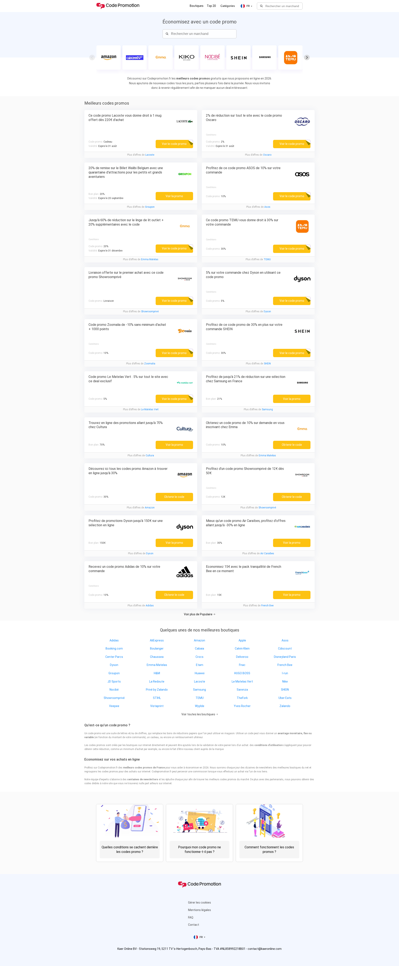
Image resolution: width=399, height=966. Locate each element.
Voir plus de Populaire (198, 614)
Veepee (114, 706)
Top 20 (211, 5)
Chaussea (157, 656)
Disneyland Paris (285, 656)
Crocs (199, 656)
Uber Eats (285, 698)
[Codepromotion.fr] (117, 6)
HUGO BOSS (242, 673)
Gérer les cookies (199, 902)
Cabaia (199, 648)
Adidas (150, 605)
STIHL (157, 698)
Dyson (267, 311)
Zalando (285, 706)
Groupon (150, 206)
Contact (193, 924)
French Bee (267, 605)
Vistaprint (157, 706)
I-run (285, 673)
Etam (199, 665)
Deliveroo (242, 656)
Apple (242, 640)
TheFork (242, 698)
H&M (157, 673)
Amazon (150, 507)
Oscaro (267, 154)
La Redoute (156, 681)
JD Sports (114, 681)
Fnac (242, 665)
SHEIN (267, 363)
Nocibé (114, 689)
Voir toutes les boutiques (198, 714)
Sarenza (242, 689)
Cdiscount (285, 648)
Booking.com (114, 648)
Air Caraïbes (267, 553)
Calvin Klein (242, 648)
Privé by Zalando (157, 689)
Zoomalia (149, 363)
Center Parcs (114, 656)
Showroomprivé (150, 311)
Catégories (227, 5)
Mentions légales (199, 910)
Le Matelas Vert (150, 409)
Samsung (267, 409)
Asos (267, 206)
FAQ (190, 917)
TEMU (267, 259)
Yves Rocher (242, 706)
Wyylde (199, 706)
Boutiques (196, 5)
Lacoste (149, 154)
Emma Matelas (149, 259)
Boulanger (157, 648)
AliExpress (157, 640)
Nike (285, 681)
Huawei (199, 673)
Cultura (150, 455)
